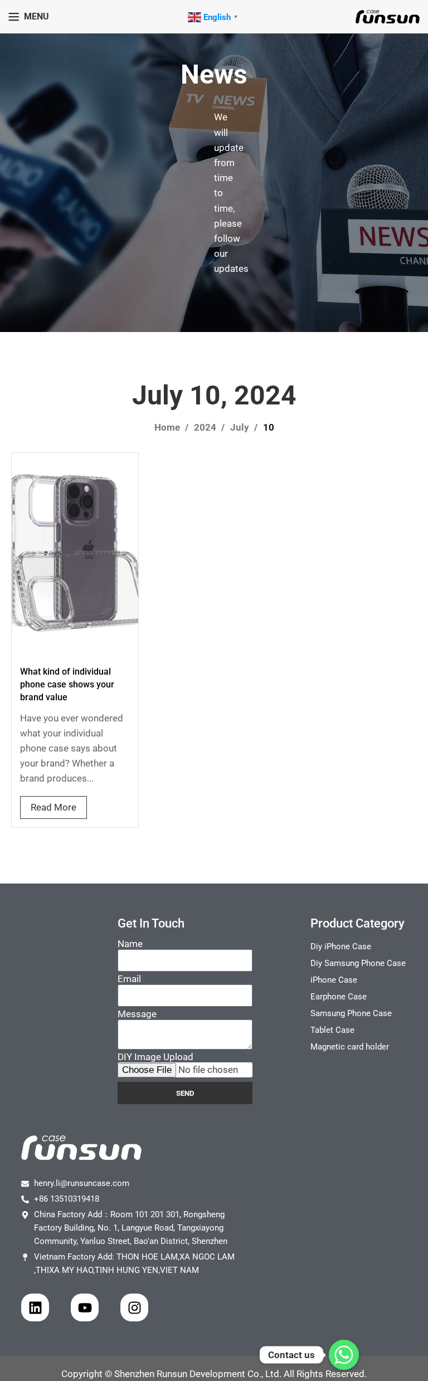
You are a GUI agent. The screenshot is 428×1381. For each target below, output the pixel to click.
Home (168, 427)
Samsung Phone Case (351, 1013)
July (240, 427)
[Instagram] (134, 1307)
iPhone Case (333, 980)
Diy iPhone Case (340, 946)
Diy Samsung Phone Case (358, 963)
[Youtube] (85, 1307)
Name (130, 943)
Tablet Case (332, 1030)
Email (129, 979)
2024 (206, 427)
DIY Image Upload (155, 1057)
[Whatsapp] (344, 1355)
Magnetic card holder (349, 1047)
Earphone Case (338, 997)
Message (137, 1014)
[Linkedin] (35, 1307)
